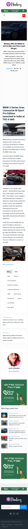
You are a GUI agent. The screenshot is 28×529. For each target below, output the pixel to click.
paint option (10, 307)
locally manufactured (13, 289)
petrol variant (17, 294)
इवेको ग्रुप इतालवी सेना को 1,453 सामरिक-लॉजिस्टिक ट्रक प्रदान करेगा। (17, 424)
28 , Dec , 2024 (17, 444)
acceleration (10, 303)
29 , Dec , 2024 (15, 421)
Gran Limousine (11, 281)
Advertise (9, 525)
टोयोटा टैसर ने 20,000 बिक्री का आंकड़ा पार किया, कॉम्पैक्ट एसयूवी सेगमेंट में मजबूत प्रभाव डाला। (17, 431)
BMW (16, 272)
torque (19, 298)
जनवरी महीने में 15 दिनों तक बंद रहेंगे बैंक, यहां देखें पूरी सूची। (18, 439)
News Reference (8, 264)
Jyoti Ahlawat (14, 368)
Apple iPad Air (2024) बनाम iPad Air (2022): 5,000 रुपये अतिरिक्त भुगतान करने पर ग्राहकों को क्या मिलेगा (13, 338)
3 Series (16, 276)
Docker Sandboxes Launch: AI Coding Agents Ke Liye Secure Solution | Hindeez (17, 416)
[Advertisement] (14, 87)
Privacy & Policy (18, 525)
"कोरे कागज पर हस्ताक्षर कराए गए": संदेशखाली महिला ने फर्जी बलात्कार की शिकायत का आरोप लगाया (13, 322)
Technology (11, 413)
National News (11, 436)
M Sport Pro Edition (12, 285)
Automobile (11, 421)
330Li (8, 294)
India (8, 276)
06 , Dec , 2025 (15, 413)
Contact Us (5, 527)
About (3, 525)
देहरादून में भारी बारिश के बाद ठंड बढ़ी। (16, 446)
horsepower (10, 298)
